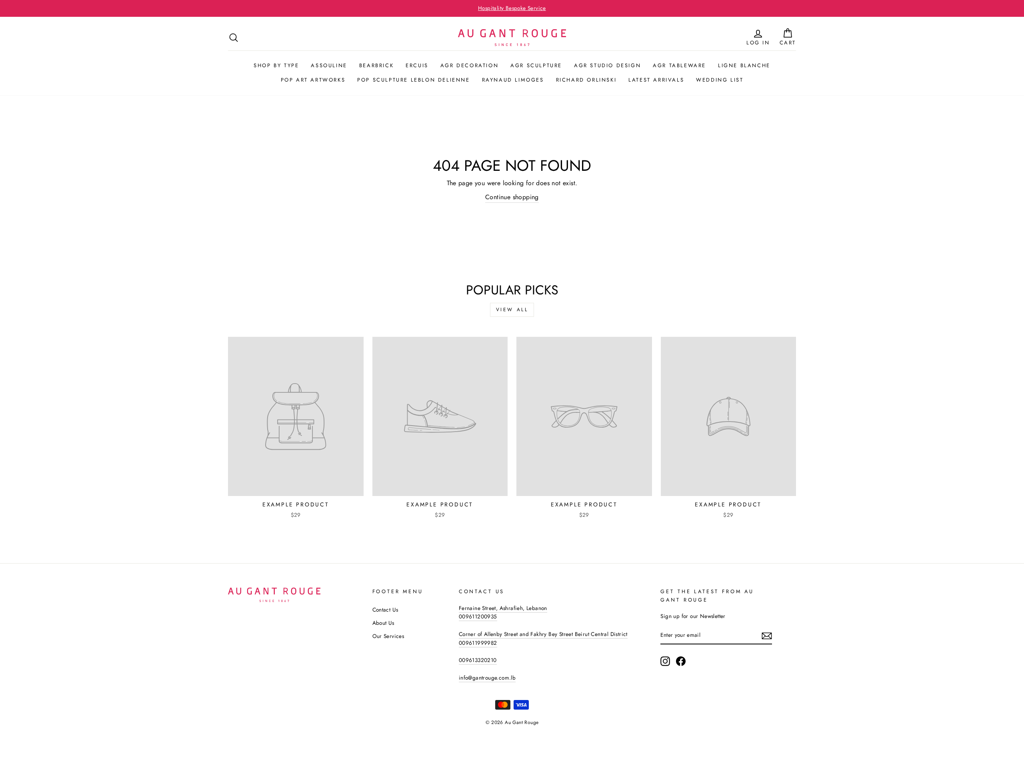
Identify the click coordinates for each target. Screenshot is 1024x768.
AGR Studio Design (607, 65)
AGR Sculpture (536, 65)
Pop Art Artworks (313, 80)
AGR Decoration (469, 65)
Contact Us (385, 610)
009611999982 (478, 643)
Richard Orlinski (586, 80)
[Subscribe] (767, 635)
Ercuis (417, 65)
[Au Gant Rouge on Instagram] (665, 661)
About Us (383, 623)
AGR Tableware (679, 65)
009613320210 (478, 660)
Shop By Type (276, 65)
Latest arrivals (656, 80)
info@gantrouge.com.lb (487, 678)
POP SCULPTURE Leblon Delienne (413, 80)
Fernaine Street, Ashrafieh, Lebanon (503, 608)
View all (512, 309)
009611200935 (478, 616)
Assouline (329, 65)
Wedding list (719, 80)
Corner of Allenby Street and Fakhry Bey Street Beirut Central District (543, 634)
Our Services (388, 636)
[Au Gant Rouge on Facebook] (681, 661)
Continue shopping (512, 197)
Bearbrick (376, 65)
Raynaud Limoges (513, 80)
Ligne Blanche (744, 65)
